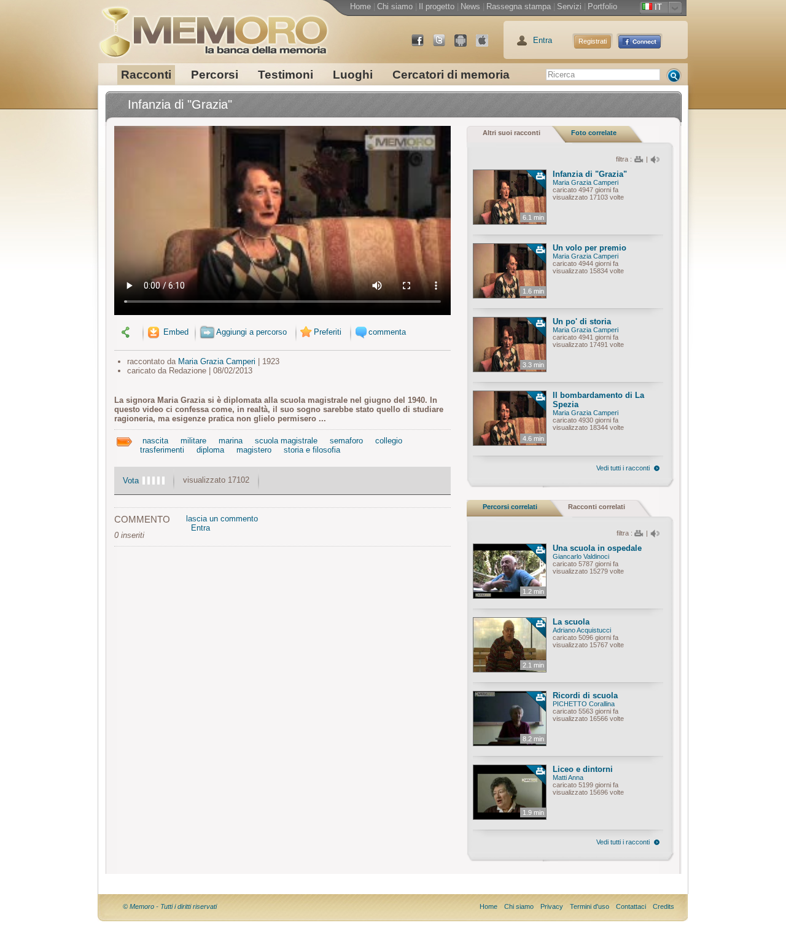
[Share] (127, 332)
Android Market (465, 45)
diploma (210, 449)
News (470, 6)
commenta (387, 332)
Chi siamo (395, 6)
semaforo (346, 440)
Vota (131, 480)
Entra (542, 40)
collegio (388, 440)
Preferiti (327, 332)
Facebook (422, 45)
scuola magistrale (286, 440)
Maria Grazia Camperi (216, 361)
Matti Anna (568, 777)
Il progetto (436, 6)
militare (193, 440)
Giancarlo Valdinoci (581, 556)
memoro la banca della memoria (213, 27)
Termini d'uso (589, 906)
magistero (253, 449)
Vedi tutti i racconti (623, 468)
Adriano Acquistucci (582, 630)
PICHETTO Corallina (584, 703)
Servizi (569, 6)
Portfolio (602, 6)
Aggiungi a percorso (251, 332)
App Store (487, 45)
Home (360, 6)
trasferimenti (162, 449)
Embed (175, 332)
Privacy (551, 906)
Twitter (444, 45)
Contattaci (631, 906)
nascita (155, 440)
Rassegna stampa (518, 6)
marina (231, 440)
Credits (663, 906)
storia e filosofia (312, 449)
